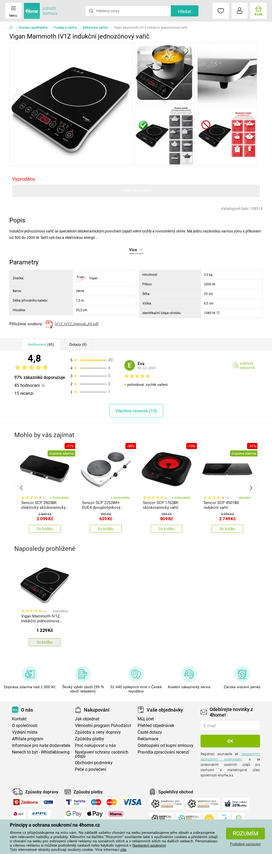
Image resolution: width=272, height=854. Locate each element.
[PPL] (39, 813)
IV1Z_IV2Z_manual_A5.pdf (77, 324)
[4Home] (13, 27)
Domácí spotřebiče (33, 27)
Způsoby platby (89, 739)
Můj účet (146, 719)
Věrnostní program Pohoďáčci (103, 726)
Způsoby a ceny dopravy (98, 732)
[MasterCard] (112, 802)
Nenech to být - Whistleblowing (41, 752)
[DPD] (19, 813)
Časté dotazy (150, 732)
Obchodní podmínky (94, 763)
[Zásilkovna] (25, 802)
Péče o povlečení (90, 769)
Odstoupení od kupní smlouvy (165, 745)
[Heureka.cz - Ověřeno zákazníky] (209, 819)
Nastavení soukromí (149, 845)
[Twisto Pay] (76, 802)
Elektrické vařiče (95, 27)
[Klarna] (116, 813)
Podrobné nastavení (245, 844)
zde (123, 849)
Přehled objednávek (156, 726)
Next (250, 487)
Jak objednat (87, 719)
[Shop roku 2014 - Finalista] (188, 819)
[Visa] (132, 802)
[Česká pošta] (48, 802)
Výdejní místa (24, 732)
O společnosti (24, 726)
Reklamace (148, 739)
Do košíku (45, 529)
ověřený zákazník (247, 365)
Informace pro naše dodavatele (41, 745)
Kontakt (19, 719)
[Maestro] (96, 802)
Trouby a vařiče (65, 27)
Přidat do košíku (136, 190)
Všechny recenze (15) (136, 410)
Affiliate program (27, 739)
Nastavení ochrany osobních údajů (101, 754)
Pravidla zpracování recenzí (163, 752)
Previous (21, 487)
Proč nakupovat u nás (95, 745)
